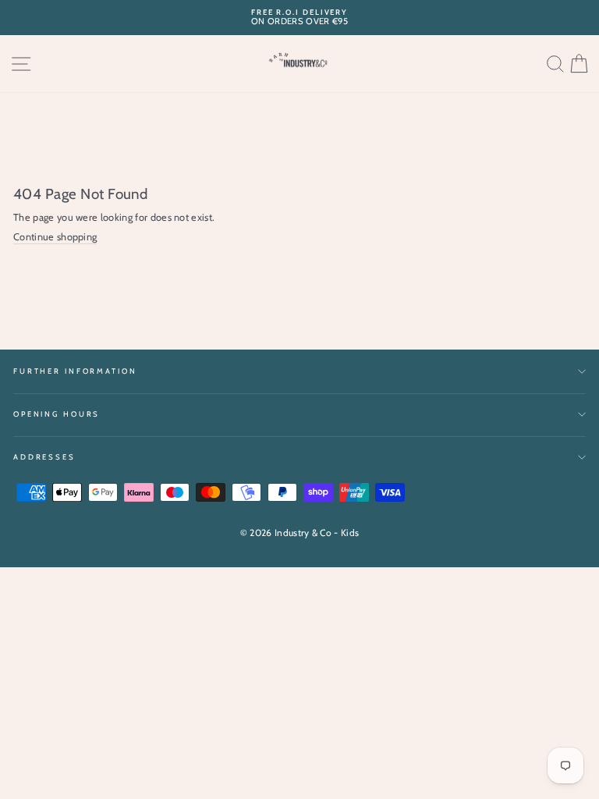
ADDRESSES (44, 457)
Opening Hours (56, 414)
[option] (299, 17)
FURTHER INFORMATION (75, 371)
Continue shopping (55, 237)
